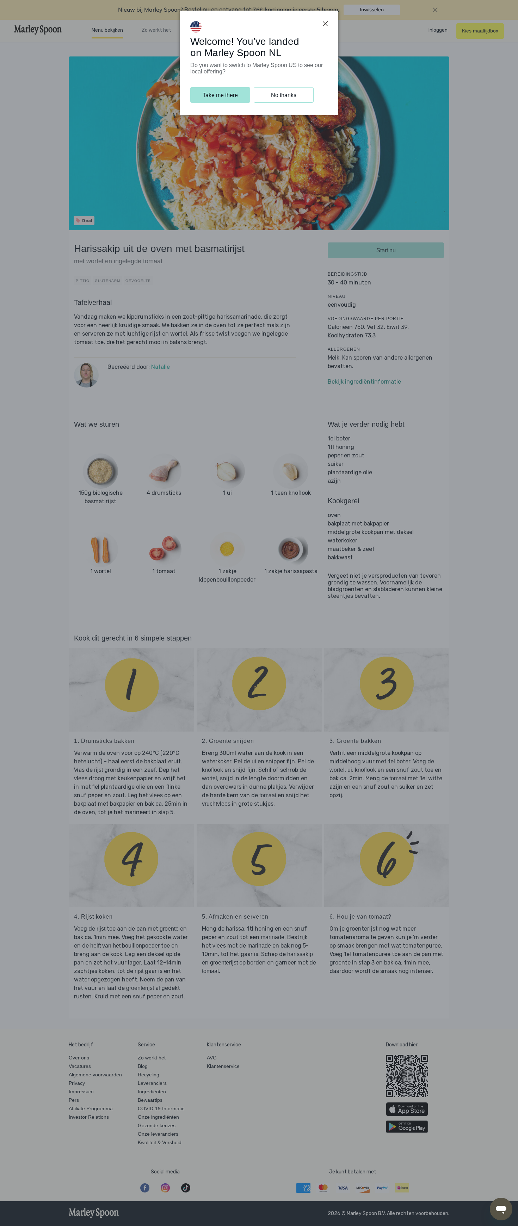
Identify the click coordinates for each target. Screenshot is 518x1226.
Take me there (220, 95)
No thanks (283, 95)
